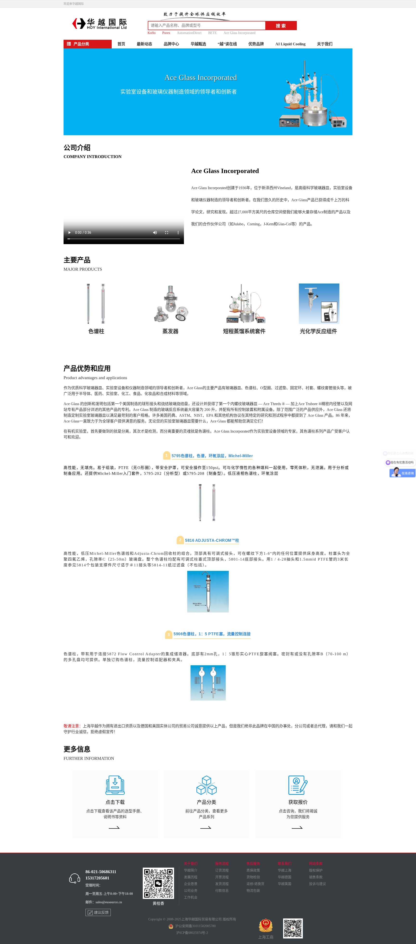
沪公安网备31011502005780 (194, 926)
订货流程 (222, 870)
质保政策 (253, 870)
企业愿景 (190, 884)
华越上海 (284, 870)
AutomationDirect (189, 33)
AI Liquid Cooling (290, 44)
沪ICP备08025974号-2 (192, 933)
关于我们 (324, 44)
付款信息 (222, 890)
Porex (166, 33)
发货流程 (222, 884)
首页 (121, 44)
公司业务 (190, 890)
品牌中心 (171, 44)
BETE (212, 33)
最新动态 (144, 44)
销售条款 (316, 877)
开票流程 (222, 877)
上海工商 (265, 937)
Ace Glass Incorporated (239, 33)
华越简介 (190, 870)
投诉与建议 (317, 884)
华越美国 (284, 884)
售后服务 (253, 863)
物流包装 (253, 890)
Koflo (152, 33)
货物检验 (253, 877)
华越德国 (284, 877)
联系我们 (284, 863)
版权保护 (316, 870)
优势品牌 (256, 44)
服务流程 (222, 863)
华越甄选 (198, 44)
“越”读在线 (227, 44)
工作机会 (190, 897)
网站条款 (316, 863)
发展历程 (190, 877)
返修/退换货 (255, 884)
